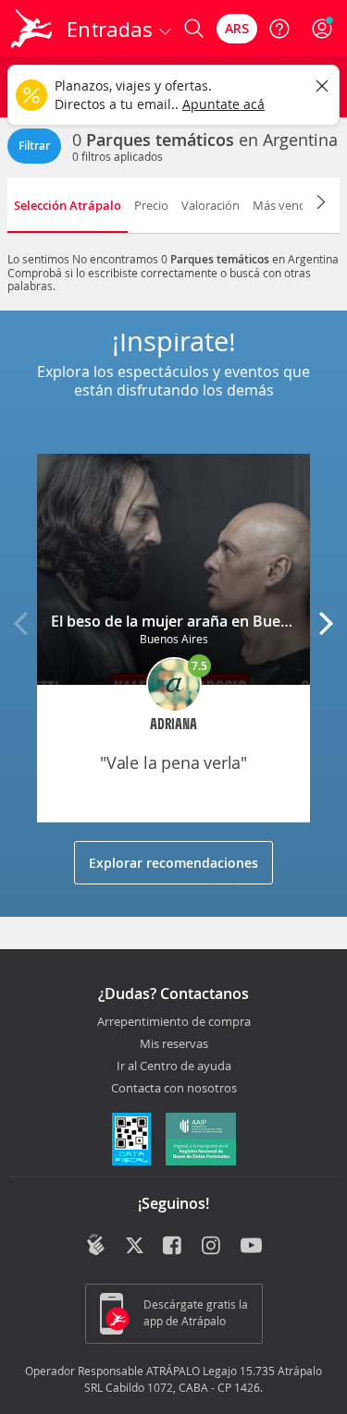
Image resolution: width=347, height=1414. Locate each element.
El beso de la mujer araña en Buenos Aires (198, 621)
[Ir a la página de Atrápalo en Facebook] (173, 1246)
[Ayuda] (279, 29)
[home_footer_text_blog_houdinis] (95, 1245)
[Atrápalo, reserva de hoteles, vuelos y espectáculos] (31, 28)
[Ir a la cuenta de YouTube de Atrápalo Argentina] (251, 1246)
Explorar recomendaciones (173, 863)
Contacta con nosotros (174, 1088)
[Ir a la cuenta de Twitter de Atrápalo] (134, 1246)
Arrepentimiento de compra (174, 1022)
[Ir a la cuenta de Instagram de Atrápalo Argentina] (212, 1246)
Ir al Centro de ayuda (174, 1066)
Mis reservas (174, 1044)
